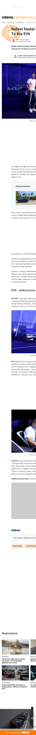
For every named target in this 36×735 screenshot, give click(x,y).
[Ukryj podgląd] (32, 708)
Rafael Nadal (17, 546)
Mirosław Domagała (23, 39)
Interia (3, 22)
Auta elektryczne (20, 22)
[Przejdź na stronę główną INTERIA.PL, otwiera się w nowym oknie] (8, 17)
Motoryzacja (10, 22)
